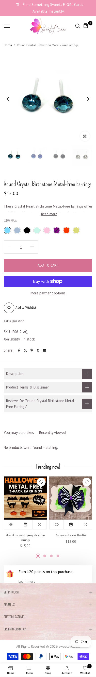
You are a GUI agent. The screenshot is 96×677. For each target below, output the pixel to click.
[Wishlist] (41, 482)
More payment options (48, 293)
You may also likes (19, 432)
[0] (86, 26)
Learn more (26, 581)
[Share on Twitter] (25, 350)
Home (8, 45)
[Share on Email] (45, 350)
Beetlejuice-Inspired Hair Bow (70, 535)
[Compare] (39, 524)
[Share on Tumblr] (38, 350)
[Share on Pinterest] (32, 350)
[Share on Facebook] (19, 350)
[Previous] (11, 99)
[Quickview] (11, 524)
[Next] (85, 99)
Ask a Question (14, 321)
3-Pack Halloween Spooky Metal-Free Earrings (25, 537)
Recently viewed (52, 432)
